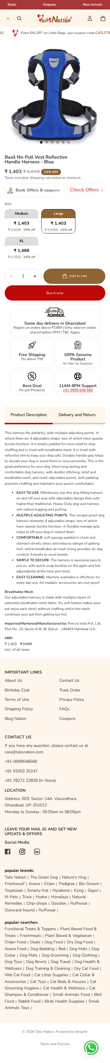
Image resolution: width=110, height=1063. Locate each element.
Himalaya (59, 897)
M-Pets (11, 897)
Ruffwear (78, 903)
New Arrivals (92, 4)
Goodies (58, 903)
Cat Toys (38, 981)
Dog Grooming (55, 955)
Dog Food (54, 942)
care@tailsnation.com (24, 752)
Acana (34, 883)
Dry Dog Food (80, 942)
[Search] (19, 18)
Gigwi (93, 890)
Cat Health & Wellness (64, 988)
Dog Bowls (36, 961)
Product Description (29, 414)
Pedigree (67, 883)
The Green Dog (44, 877)
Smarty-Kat (37, 890)
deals (12, 4)
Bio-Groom (89, 883)
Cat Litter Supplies (51, 975)
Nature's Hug (74, 877)
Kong (79, 890)
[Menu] (7, 18)
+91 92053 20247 (21, 771)
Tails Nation (15, 877)
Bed (61, 949)
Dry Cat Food (86, 968)
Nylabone (61, 890)
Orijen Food (15, 942)
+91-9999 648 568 (78, 390)
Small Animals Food (71, 994)
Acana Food (15, 949)
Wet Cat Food (17, 975)
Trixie (27, 897)
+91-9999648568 (21, 761)
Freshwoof (15, 883)
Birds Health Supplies (64, 1001)
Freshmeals (30, 935)
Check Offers (84, 189)
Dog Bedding (42, 949)
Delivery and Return (77, 414)
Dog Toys (13, 961)
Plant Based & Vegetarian (68, 935)
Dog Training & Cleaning (48, 968)
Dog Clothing (85, 955)
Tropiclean (14, 890)
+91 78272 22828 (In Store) (30, 780)
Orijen (49, 883)
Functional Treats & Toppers (30, 929)
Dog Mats (78, 949)
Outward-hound (20, 910)
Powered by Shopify (71, 1031)
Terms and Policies (55, 1044)
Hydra (41, 897)
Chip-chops (36, 903)
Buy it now (54, 293)
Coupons (49, 4)
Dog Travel (60, 961)
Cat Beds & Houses (68, 981)
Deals (35, 942)
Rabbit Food (29, 1001)
